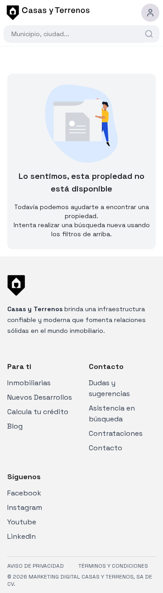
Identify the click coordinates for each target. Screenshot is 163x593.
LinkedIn (21, 536)
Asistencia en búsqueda (112, 413)
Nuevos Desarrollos (39, 397)
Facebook (24, 493)
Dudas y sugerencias (109, 388)
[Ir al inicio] (47, 12)
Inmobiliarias (29, 383)
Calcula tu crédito (37, 411)
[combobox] (77, 34)
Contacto (105, 448)
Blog (15, 426)
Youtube (21, 522)
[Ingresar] (150, 13)
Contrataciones (116, 433)
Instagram (24, 507)
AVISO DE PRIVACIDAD (35, 566)
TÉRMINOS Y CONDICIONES (113, 566)
